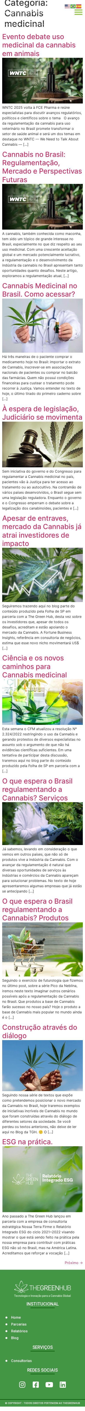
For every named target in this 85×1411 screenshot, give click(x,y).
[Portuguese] (73, 6)
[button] (78, 12)
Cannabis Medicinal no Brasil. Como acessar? (39, 289)
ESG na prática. (27, 1141)
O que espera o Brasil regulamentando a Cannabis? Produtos (37, 909)
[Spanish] (79, 6)
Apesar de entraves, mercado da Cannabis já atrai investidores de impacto (42, 531)
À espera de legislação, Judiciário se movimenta (42, 412)
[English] (67, 6)
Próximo (74, 1262)
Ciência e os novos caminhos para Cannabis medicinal (34, 666)
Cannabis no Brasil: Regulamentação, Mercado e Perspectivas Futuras (42, 167)
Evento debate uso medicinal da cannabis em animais (39, 45)
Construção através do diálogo (39, 1031)
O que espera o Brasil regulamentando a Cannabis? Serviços (37, 789)
